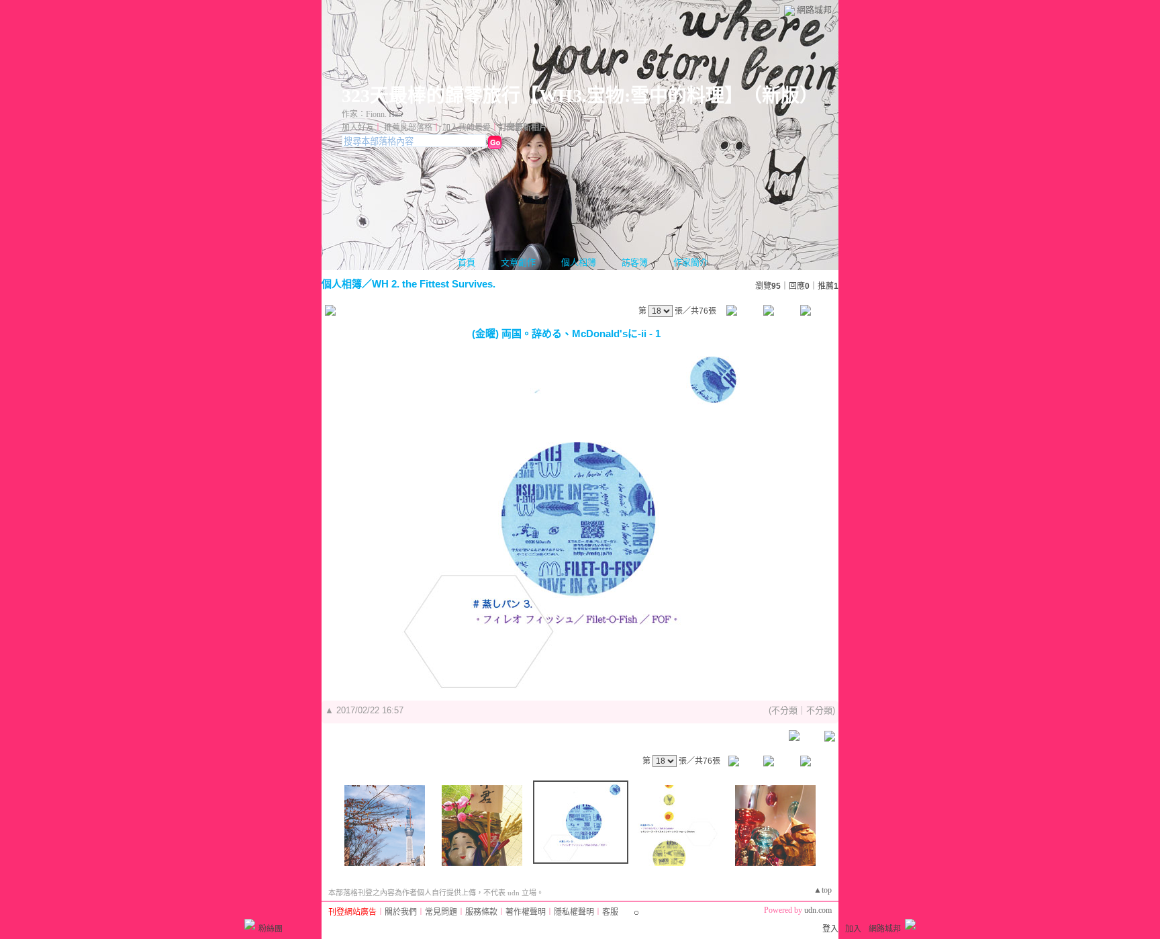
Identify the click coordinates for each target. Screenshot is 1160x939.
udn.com (818, 910)
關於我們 (401, 912)
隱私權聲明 (574, 912)
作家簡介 (690, 262)
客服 (610, 912)
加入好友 (358, 127)
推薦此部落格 (408, 127)
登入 (830, 929)
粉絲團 (270, 929)
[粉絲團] (249, 924)
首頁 (466, 262)
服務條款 (481, 912)
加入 (853, 929)
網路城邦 (814, 10)
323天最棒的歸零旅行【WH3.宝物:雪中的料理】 (538, 95)
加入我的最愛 (466, 127)
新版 (781, 95)
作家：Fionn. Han (372, 114)
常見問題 (441, 912)
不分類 (784, 710)
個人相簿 (578, 262)
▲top (823, 890)
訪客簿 (635, 262)
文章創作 (518, 262)
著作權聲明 (525, 912)
